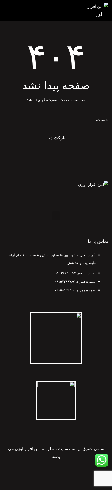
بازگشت (57, 137)
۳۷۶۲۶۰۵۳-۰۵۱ (65, 273)
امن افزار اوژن (28, 449)
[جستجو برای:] (56, 120)
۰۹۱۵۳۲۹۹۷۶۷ (65, 281)
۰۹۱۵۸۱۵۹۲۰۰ (65, 290)
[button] (56, 215)
